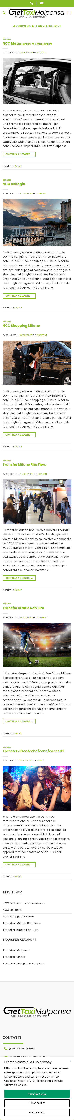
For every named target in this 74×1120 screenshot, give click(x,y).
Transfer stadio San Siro (23, 608)
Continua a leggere (19, 154)
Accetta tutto (37, 1093)
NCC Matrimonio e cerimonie (27, 43)
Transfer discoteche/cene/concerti (33, 751)
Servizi (7, 39)
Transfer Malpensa (16, 950)
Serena (41, 53)
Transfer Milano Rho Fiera (24, 464)
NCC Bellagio (14, 184)
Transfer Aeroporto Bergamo (24, 963)
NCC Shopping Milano (21, 325)
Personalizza (37, 1103)
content (42, 335)
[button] (4, 13)
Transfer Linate (14, 956)
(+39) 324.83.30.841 (22, 1048)
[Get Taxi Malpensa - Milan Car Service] (36, 13)
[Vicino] (70, 1061)
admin (40, 761)
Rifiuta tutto (37, 1112)
